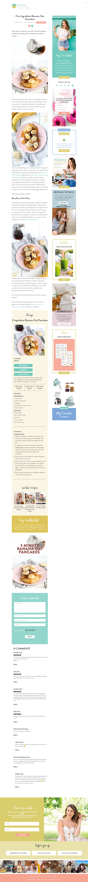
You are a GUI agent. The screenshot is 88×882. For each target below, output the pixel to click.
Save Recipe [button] (23, 370)
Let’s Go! (64, 151)
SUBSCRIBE (22, 835)
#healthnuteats (18, 529)
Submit (64, 113)
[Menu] (85, 2)
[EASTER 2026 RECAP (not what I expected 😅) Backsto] (56, 866)
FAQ (42, 876)
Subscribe (33, 876)
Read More (64, 77)
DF (29, 26)
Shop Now (64, 408)
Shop (38, 876)
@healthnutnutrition (36, 527)
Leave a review (23, 374)
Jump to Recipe (41, 22)
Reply (15, 665)
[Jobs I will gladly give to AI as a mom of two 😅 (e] (69, 866)
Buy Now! (64, 187)
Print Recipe (23, 366)
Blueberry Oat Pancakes (30, 219)
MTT (60, 879)
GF (32, 26)
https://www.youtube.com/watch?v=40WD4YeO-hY (64, 134)
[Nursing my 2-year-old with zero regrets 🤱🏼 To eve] (31, 866)
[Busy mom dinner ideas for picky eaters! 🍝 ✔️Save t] (6, 866)
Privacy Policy (48, 876)
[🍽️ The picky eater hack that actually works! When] (44, 866)
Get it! (64, 280)
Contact (55, 876)
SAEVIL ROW (55, 879)
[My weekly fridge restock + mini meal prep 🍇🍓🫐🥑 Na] (19, 866)
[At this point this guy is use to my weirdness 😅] (81, 866)
